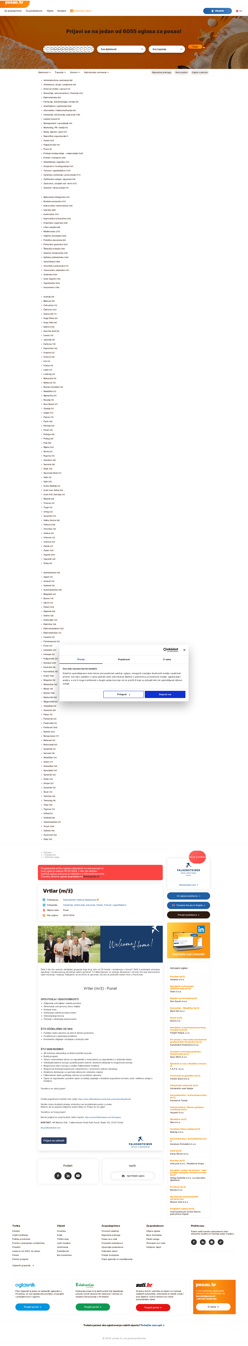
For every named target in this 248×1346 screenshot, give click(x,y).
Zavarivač (48, 835)
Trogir (46, 507)
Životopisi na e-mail (155, 1243)
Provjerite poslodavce (112, 1243)
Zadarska (48, 274)
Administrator (50, 572)
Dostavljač (48, 620)
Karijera (62, 10)
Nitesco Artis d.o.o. (184, 1199)
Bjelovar (47, 301)
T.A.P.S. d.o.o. (188, 1066)
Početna (48, 852)
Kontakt (16, 1231)
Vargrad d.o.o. (187, 1110)
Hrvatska (61, 1231)
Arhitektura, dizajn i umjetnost (57, 84)
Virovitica (48, 529)
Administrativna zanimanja (56, 80)
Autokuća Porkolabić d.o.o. (188, 1141)
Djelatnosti (43, 72)
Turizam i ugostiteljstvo (54, 170)
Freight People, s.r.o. (188, 1030)
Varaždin (47, 516)
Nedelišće (48, 391)
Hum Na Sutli (49, 331)
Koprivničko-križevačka (54, 218)
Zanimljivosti (63, 1251)
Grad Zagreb (49, 278)
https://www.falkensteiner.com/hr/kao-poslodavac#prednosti (104, 1099)
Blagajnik (47, 594)
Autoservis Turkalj (188, 1098)
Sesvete (47, 464)
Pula (45, 443)
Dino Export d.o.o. (183, 999)
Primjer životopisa (110, 1255)
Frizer (46, 645)
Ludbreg (47, 374)
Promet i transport (52, 157)
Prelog (46, 438)
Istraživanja (62, 1247)
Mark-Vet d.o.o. (184, 1009)
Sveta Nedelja (50, 486)
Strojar (46, 783)
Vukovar (47, 541)
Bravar (46, 598)
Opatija (46, 408)
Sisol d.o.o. (176, 1019)
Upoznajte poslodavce (112, 1247)
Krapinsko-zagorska (53, 223)
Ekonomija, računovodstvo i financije (61, 93)
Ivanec (46, 335)
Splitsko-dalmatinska (53, 257)
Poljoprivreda (49, 144)
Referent (47, 740)
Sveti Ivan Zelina (51, 490)
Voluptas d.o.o (177, 978)
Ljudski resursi (50, 119)
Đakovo (47, 326)
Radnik (46, 731)
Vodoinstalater (50, 822)
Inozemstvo (49, 287)
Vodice (46, 533)
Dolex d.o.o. (182, 989)
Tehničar (47, 796)
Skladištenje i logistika (54, 162)
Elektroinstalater (51, 628)
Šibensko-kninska (52, 248)
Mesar (46, 688)
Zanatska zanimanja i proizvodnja (59, 175)
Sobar (46, 762)
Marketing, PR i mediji (54, 127)
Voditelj (47, 817)
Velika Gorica (49, 520)
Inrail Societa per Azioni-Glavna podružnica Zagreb (185, 1211)
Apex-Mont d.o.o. (185, 1054)
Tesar (46, 805)
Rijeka (46, 447)
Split (45, 481)
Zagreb (47, 554)
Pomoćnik (48, 719)
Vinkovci (47, 524)
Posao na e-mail (109, 1239)
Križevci (47, 357)
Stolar (46, 779)
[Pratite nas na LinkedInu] (204, 1242)
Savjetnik (47, 749)
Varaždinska (49, 261)
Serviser (47, 753)
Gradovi (74, 72)
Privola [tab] (81, 659)
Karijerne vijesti (153, 1247)
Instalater (48, 650)
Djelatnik (47, 611)
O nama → (213, 1306)
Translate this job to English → (190, 905)
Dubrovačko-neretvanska (55, 205)
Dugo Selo (48, 322)
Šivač (46, 792)
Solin (45, 477)
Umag (46, 511)
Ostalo (46, 140)
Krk (45, 361)
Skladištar (48, 757)
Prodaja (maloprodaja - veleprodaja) (60, 153)
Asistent (47, 585)
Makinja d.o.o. (185, 1130)
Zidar (46, 839)
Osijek (46, 412)
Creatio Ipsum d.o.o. (185, 1077)
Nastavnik (48, 697)
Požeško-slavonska (52, 240)
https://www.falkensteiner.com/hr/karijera (103, 1117)
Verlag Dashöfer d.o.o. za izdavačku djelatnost (188, 1175)
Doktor (46, 615)
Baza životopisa (154, 1235)
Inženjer (47, 654)
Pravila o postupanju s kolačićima (28, 1243)
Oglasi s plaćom (200, 72)
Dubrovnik (48, 314)
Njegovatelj (48, 701)
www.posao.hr (91, 876)
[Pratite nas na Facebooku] (195, 1242)
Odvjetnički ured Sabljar (184, 1087)
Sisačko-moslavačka (53, 253)
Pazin (46, 421)
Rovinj (46, 451)
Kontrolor (47, 667)
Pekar (46, 714)
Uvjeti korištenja (20, 1235)
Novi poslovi (182, 72)
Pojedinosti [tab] (124, 659)
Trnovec (47, 503)
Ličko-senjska (50, 227)
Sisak (46, 468)
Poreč (46, 430)
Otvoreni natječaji (110, 1231)
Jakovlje (47, 339)
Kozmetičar (48, 671)
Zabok (46, 546)
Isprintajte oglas (135, 1175)
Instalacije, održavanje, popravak (59, 114)
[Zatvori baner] (184, 650)
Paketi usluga (152, 1239)
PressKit (16, 1247)
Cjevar (46, 602)
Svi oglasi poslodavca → (188, 896)
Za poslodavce (34, 10)
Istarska (47, 210)
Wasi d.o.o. (178, 1120)
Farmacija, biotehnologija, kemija (59, 101)
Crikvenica (48, 305)
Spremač (47, 774)
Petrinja (47, 425)
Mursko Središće (51, 387)
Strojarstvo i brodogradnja (56, 166)
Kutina (46, 365)
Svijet (59, 1235)
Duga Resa (48, 318)
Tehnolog (47, 800)
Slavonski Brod (50, 473)
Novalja (47, 400)
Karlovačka (48, 214)
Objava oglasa (153, 1231)
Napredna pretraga (161, 72)
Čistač (46, 607)
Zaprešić (47, 559)
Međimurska (49, 231)
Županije (59, 72)
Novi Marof (48, 404)
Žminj (46, 563)
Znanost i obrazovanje (54, 187)
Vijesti (50, 10)
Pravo (46, 149)
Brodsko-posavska (52, 201)
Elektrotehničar (50, 633)
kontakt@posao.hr (205, 1296)
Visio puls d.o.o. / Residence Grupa (187, 1162)
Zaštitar (47, 830)
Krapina (47, 352)
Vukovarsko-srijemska (54, 270)
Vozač (46, 826)
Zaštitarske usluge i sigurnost (57, 179)
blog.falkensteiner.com (50, 1128)
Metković (48, 382)
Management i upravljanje (55, 123)
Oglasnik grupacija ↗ (23, 1265)
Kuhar (46, 676)
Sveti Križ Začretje (52, 494)
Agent (46, 577)
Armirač (47, 581)
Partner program (20, 1259)
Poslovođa (48, 723)
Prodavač (48, 727)
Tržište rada (63, 1239)
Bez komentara (64, 1255)
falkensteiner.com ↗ (188, 885)
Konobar (47, 663)
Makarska (48, 378)
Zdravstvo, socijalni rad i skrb (57, 183)
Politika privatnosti (21, 1239)
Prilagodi (122, 694)
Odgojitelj (48, 706)
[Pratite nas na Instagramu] (213, 1242)
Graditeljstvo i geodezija (55, 106)
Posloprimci (50, 855)
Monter (46, 693)
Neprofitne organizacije (54, 136)
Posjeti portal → (32, 1306)
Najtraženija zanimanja (95, 72)
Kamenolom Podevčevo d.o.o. (188, 1042)
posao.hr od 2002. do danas (26, 1251)
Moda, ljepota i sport (53, 132)
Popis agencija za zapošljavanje (117, 1259)
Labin (46, 369)
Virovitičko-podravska (54, 266)
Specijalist (48, 770)
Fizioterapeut (49, 641)
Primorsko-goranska (53, 244)
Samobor (47, 460)
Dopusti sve (165, 694)
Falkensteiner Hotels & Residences (79, 900)
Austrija (47, 296)
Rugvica (47, 455)
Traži (195, 46)
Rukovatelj (48, 744)
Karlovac (47, 344)
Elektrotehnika (50, 97)
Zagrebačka (49, 283)
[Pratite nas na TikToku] (222, 1242)
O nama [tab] (167, 659)
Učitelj (46, 813)
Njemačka (48, 395)
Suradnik (47, 787)
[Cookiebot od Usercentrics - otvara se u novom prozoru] (165, 650)
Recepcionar (49, 736)
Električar (48, 624)
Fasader (47, 637)
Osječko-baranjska (52, 235)
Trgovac (47, 809)
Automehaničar (50, 590)
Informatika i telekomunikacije (57, 110)
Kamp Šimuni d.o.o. (179, 1152)
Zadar (46, 550)
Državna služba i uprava (55, 89)
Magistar (47, 680)
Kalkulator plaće (83, 10)
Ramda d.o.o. (178, 1188)
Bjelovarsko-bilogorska (54, 197)
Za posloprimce (13, 10)
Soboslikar (48, 766)
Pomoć (15, 1255)
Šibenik (47, 498)
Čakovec (47, 309)
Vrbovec (47, 537)
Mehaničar (48, 684)
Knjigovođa (48, 658)
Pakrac (46, 417)
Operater (47, 710)
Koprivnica (48, 348)
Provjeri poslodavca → (188, 915)
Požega (47, 434)
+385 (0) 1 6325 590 (206, 1299)
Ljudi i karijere (63, 1243)
